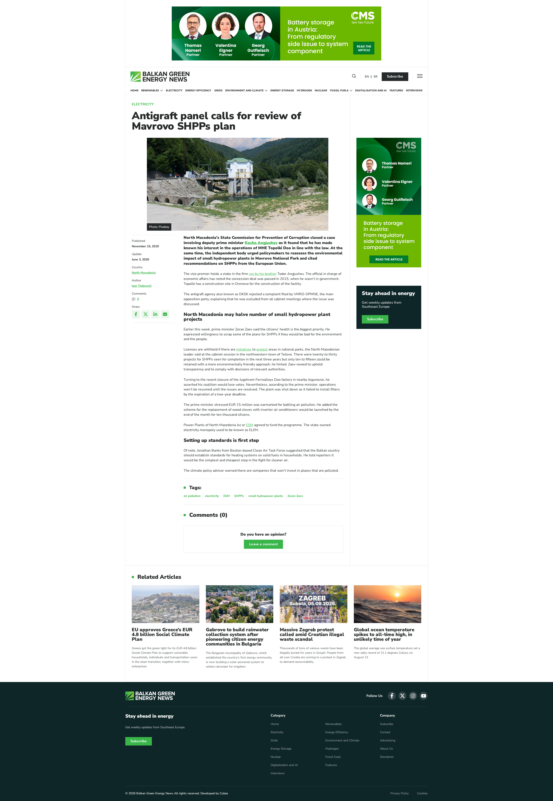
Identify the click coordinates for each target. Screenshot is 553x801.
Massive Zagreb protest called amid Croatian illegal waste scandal (312, 634)
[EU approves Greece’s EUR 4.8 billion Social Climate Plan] (165, 604)
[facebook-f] (392, 696)
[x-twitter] (402, 696)
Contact (385, 732)
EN (367, 77)
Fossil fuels (339, 90)
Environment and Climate (244, 90)
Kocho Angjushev (261, 242)
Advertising (387, 740)
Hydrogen (304, 90)
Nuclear (321, 90)
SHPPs (239, 496)
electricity (212, 496)
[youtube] (424, 696)
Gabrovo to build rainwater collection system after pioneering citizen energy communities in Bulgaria (237, 636)
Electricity (174, 90)
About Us (386, 748)
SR (375, 77)
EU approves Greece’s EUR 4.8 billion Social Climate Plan (162, 634)
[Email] (165, 314)
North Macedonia (144, 273)
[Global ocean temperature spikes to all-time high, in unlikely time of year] (387, 604)
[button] (354, 77)
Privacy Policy (399, 793)
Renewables (150, 90)
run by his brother (262, 273)
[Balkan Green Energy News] (159, 76)
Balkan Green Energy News (154, 793)
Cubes (224, 793)
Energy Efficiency (198, 90)
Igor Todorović (142, 286)
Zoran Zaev (295, 496)
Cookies (422, 793)
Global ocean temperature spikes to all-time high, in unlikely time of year (384, 634)
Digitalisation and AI (371, 90)
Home (134, 90)
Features (396, 90)
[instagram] (413, 696)
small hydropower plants (265, 496)
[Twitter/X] (145, 314)
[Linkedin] (155, 314)
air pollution (192, 496)
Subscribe (395, 76)
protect (262, 349)
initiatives (243, 349)
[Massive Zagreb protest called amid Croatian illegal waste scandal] (313, 604)
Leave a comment (263, 544)
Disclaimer (387, 757)
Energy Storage (282, 90)
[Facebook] (136, 314)
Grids (218, 90)
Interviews (414, 90)
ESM (249, 425)
